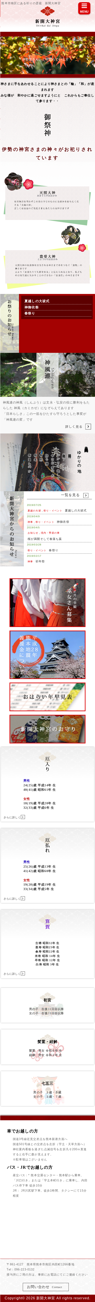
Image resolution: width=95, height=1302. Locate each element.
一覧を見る (70, 495)
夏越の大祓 (34, 510)
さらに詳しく (12, 817)
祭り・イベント (53, 510)
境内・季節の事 (50, 532)
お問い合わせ (44, 1287)
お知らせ (33, 532)
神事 (30, 522)
